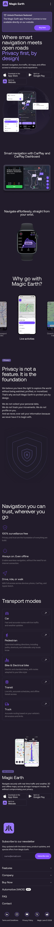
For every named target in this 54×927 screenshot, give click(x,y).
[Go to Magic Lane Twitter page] (37, 914)
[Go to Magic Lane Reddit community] (47, 914)
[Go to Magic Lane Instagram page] (17, 914)
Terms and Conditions (10, 920)
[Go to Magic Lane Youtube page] (27, 914)
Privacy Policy (27, 920)
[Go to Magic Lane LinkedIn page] (7, 914)
